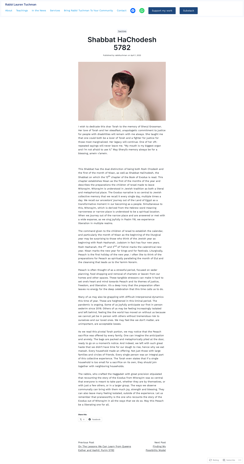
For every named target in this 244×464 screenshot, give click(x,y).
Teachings (122, 31)
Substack (188, 10)
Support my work (162, 10)
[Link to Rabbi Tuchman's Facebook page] (132, 10)
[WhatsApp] (141, 10)
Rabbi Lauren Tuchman (20, 4)
